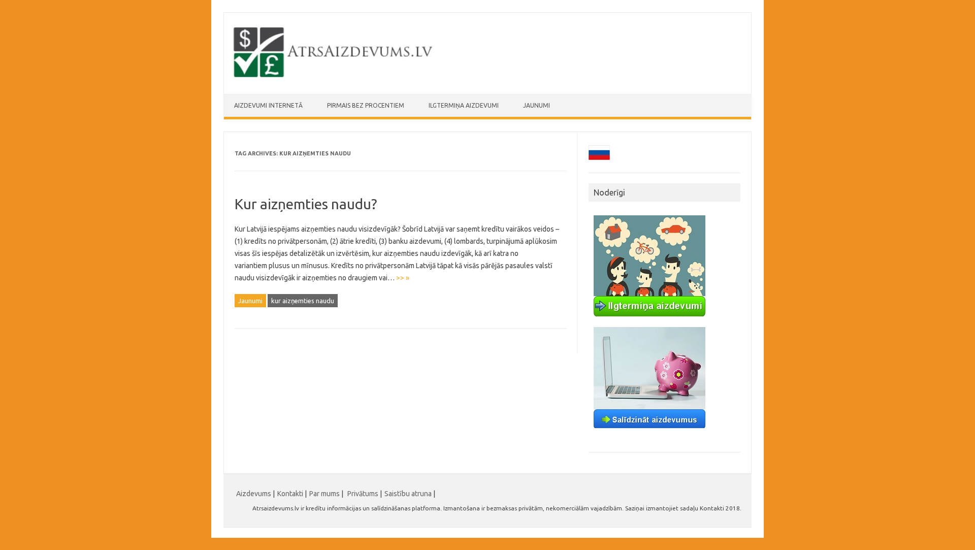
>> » (402, 278)
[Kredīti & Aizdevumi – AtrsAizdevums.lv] (334, 77)
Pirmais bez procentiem (365, 105)
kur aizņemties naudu (302, 300)
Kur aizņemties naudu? (306, 204)
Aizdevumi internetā (268, 105)
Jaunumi (536, 105)
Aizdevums (253, 494)
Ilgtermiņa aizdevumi (464, 105)
